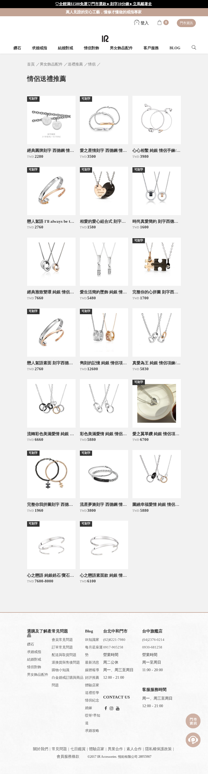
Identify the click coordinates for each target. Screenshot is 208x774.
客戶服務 (151, 48)
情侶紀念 (92, 700)
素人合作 (134, 749)
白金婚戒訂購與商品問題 (67, 681)
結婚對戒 (65, 48)
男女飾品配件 (121, 48)
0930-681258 (152, 647)
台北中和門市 (115, 631)
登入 (144, 23)
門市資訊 (186, 23)
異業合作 (115, 749)
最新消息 (92, 662)
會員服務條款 (68, 757)
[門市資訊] (193, 721)
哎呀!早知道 (92, 719)
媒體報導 (92, 670)
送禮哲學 (92, 693)
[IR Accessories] (105, 38)
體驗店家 (92, 685)
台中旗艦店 (152, 631)
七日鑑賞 (78, 749)
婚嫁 (88, 708)
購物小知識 (60, 670)
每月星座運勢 (94, 651)
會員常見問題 (62, 640)
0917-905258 (113, 647)
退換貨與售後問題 (66, 662)
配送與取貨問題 (64, 655)
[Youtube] (118, 708)
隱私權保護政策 (158, 749)
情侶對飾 (91, 48)
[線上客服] (193, 740)
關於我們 (40, 749)
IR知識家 (92, 640)
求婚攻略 (92, 731)
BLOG (175, 48)
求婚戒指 (39, 48)
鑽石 (17, 48)
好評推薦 (92, 677)
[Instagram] (111, 708)
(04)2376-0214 (153, 640)
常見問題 (59, 749)
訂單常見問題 (62, 647)
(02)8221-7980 (114, 640)
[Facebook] (105, 708)
